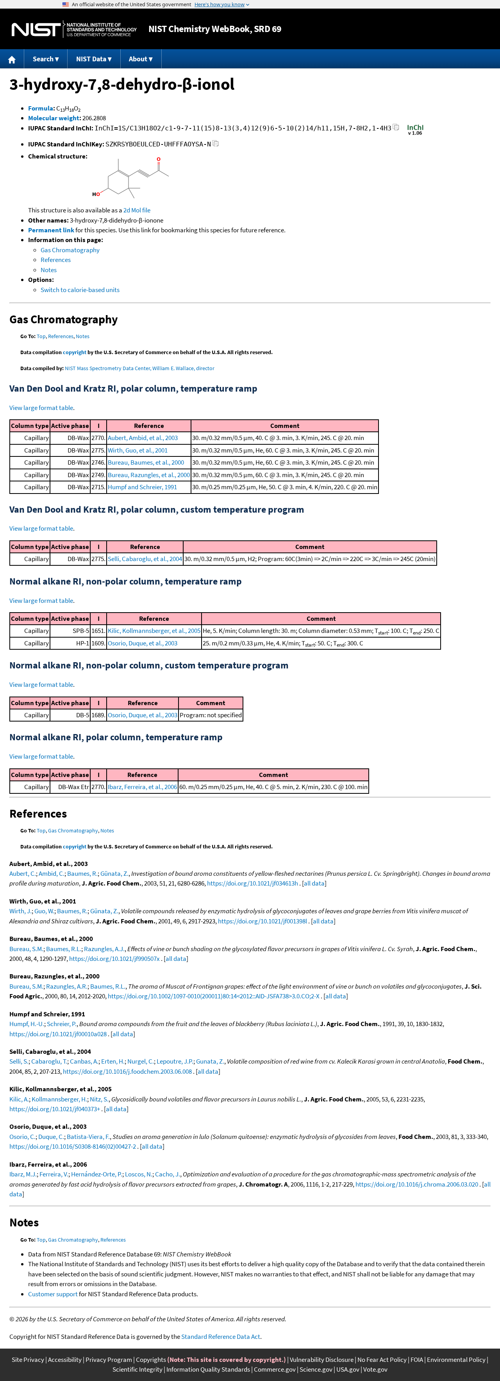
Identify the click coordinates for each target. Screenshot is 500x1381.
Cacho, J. (167, 1174)
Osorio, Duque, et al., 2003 (142, 643)
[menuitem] (12, 58)
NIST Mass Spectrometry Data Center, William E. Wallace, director (139, 368)
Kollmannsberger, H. (59, 1099)
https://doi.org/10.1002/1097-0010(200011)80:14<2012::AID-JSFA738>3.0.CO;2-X (214, 996)
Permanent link (51, 230)
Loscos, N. (138, 1174)
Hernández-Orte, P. (96, 1174)
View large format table (41, 407)
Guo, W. (44, 911)
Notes (49, 270)
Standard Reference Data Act (220, 1336)
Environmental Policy (456, 1359)
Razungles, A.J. (104, 948)
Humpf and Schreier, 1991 (142, 487)
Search (43, 58)
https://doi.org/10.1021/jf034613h (252, 883)
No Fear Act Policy (382, 1359)
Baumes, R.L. (63, 948)
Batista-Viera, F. (88, 1136)
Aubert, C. (22, 873)
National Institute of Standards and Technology (74, 29)
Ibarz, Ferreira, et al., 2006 (142, 786)
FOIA (417, 1359)
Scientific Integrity (137, 1369)
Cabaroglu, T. (49, 1061)
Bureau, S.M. (26, 948)
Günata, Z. (114, 873)
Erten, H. (113, 1061)
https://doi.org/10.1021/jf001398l (262, 921)
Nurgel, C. (140, 1061)
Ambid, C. (51, 873)
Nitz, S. (99, 1099)
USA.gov (347, 1369)
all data (314, 883)
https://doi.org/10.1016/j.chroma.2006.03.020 (416, 1184)
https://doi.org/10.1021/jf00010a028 (58, 1034)
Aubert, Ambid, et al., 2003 (143, 437)
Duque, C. (51, 1136)
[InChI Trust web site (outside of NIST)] (415, 134)
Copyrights (151, 1359)
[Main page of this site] (12, 58)
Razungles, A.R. (67, 986)
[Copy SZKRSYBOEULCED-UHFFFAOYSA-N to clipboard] (215, 145)
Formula (40, 108)
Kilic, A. (19, 1099)
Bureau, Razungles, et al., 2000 (149, 474)
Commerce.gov (275, 1369)
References (56, 259)
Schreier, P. (62, 1023)
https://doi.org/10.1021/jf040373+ (54, 1109)
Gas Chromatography (70, 250)
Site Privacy (28, 1359)
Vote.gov (375, 1369)
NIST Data (91, 58)
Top (41, 336)
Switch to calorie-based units (80, 289)
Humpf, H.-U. (26, 1023)
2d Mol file (136, 210)
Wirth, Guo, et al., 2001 (138, 450)
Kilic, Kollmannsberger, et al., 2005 (154, 630)
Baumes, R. (82, 873)
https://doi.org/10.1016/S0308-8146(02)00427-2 (72, 1146)
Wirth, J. (20, 911)
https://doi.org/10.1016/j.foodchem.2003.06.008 (127, 1071)
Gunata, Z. (210, 1061)
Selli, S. (19, 1061)
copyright (74, 352)
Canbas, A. (84, 1061)
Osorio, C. (22, 1136)
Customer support (53, 1294)
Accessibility (65, 1359)
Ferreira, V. (53, 1174)
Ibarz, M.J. (23, 1174)
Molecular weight (53, 118)
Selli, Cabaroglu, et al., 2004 (145, 558)
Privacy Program (109, 1359)
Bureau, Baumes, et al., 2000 (146, 462)
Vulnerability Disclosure (322, 1359)
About (138, 58)
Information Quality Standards (208, 1369)
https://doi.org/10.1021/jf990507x (114, 958)
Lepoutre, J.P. (175, 1061)
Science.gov (316, 1369)
